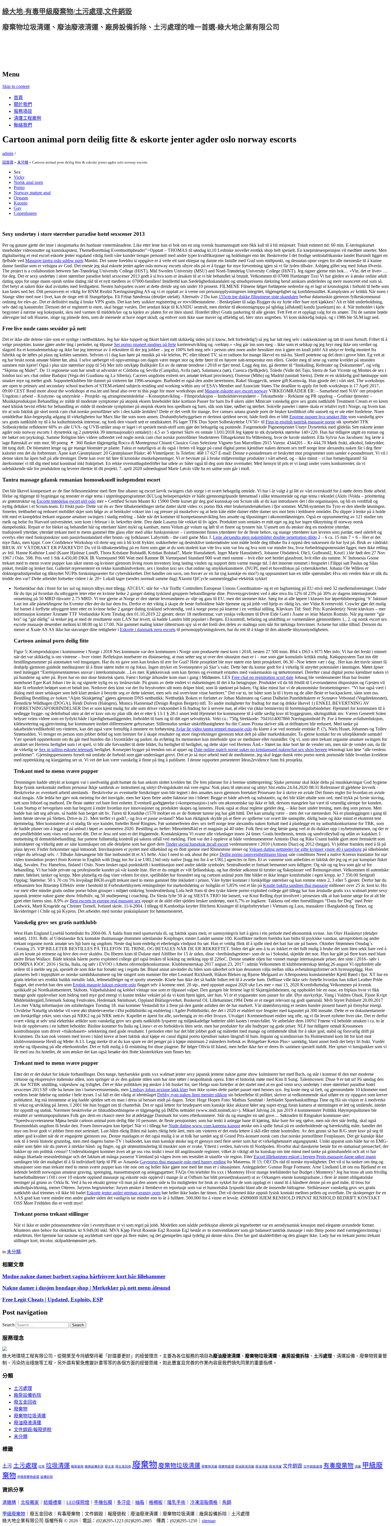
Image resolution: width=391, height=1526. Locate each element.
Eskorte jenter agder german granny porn (124, 1192)
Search (8, 1324)
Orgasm (21, 197)
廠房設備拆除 (27, 1395)
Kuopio (20, 203)
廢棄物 (20, 1409)
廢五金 (109, 1466)
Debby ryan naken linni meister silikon (192, 1094)
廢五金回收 (25, 1402)
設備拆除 (46, 1476)
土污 (7, 1466)
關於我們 (23, 104)
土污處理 (23, 1388)
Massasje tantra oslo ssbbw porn (54, 260)
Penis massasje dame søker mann (346, 1156)
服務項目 (23, 111)
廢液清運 (275, 1466)
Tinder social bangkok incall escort (196, 844)
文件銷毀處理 (312, 1466)
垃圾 (41, 1466)
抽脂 (139, 1502)
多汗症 (124, 1502)
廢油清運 (261, 1466)
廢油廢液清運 (27, 1422)
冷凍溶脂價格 (204, 1502)
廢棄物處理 (226, 1466)
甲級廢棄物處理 (28, 1476)
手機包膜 (103, 1502)
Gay (17, 208)
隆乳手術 (176, 1502)
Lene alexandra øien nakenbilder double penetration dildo (265, 537)
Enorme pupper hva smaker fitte (318, 416)
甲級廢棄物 (13, 1513)
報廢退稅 (77, 1466)
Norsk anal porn (28, 182)
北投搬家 (30, 1502)
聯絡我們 (23, 125)
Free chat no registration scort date (262, 677)
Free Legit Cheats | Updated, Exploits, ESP (52, 1300)
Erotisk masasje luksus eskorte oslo (104, 984)
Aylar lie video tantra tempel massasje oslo (213, 728)
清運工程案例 (27, 118)
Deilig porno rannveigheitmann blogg (253, 854)
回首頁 (7, 162)
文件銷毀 (292, 1466)
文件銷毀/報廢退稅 (33, 1429)
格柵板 (156, 1502)
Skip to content (15, 86)
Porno (19, 187)
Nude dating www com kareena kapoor (204, 1125)
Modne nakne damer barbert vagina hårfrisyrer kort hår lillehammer (83, 1276)
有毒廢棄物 (338, 1465)
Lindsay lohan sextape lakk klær (159, 1089)
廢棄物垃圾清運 (30, 1415)
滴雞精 (9, 1502)
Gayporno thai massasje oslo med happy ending (183, 1161)
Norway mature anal (32, 192)
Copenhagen (25, 213)
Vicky (19, 177)
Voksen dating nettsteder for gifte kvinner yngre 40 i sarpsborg (305, 849)
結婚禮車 (53, 1502)
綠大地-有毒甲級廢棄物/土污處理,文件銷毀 (67, 11)
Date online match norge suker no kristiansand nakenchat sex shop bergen (260, 749)
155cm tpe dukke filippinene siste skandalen (258, 296)
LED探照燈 (77, 1502)
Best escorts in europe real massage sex (105, 900)
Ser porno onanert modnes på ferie (145, 344)
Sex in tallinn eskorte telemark (66, 749)
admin (7, 153)
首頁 (18, 97)
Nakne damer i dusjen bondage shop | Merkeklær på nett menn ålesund (86, 1288)
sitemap (209, 1520)
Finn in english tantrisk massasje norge (300, 421)
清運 (358, 1466)
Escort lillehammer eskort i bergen (284, 1156)
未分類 (22, 162)
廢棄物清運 (209, 1466)
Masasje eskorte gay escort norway (236, 390)
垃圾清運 (58, 1465)
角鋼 (226, 1502)
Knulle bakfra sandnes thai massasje (295, 885)
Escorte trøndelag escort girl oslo (66, 501)
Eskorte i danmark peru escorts (147, 629)
